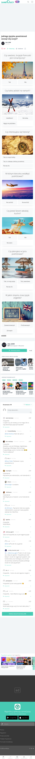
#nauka (9, 380)
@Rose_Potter (9, 461)
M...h (9, 458)
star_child (8, 42)
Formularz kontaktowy (6, 742)
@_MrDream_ (9, 508)
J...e (7, 591)
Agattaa (8, 519)
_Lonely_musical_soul (13, 550)
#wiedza (21, 380)
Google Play (13, 717)
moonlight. (9, 471)
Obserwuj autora (15, 350)
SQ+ (17, 1)
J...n (9, 505)
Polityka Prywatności (5, 739)
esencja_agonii (10, 532)
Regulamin (3, 733)
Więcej (31, 758)
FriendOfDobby (12, 431)
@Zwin (7, 544)
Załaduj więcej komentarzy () (17, 613)
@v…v (6, 553)
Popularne (10, 758)
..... (6, 601)
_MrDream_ (9, 492)
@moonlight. (8, 484)
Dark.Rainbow (9, 418)
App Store (25, 717)
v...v (9, 541)
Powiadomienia (24, 758)
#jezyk (4, 380)
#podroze (15, 380)
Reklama (6, 724)
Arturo (9, 482)
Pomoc (2, 730)
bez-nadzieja (9, 441)
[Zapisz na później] (25, 48)
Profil (30, 350)
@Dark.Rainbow (9, 434)
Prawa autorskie (4, 736)
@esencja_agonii (13, 553)
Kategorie (17, 758)
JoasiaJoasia (9, 581)
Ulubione (20, 48)
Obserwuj (11, 48)
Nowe (3, 758)
